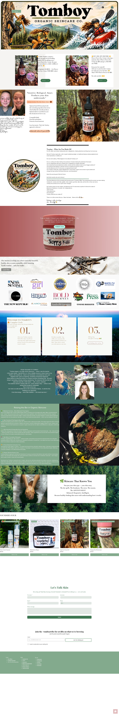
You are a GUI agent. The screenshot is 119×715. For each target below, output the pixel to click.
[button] (112, 7)
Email (28, 635)
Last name (62, 629)
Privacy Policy (25, 701)
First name (29, 629)
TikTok (38, 697)
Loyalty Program (11, 695)
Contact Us (25, 693)
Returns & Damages (27, 698)
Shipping (24, 696)
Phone (61, 635)
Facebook (39, 695)
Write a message (30, 641)
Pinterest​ (39, 700)
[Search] (16, 7)
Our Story (10, 693)
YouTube (39, 698)
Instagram (39, 694)
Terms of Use (25, 703)
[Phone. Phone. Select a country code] (62, 638)
